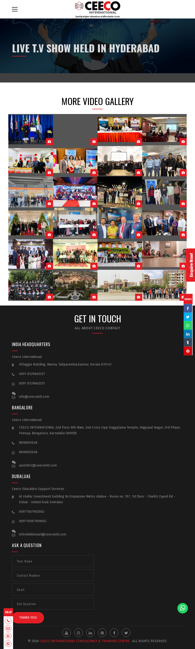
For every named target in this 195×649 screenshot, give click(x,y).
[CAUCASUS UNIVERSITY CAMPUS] (75, 285)
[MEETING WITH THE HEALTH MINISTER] (164, 222)
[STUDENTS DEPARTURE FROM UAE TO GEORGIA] (75, 222)
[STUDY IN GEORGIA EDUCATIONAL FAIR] (120, 222)
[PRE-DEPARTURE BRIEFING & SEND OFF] (75, 191)
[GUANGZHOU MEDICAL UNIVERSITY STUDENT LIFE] (164, 285)
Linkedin (90, 632)
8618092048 (28, 443)
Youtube (66, 632)
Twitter (126, 632)
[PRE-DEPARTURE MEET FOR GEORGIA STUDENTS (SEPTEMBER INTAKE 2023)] (75, 129)
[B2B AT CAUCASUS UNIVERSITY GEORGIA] (120, 160)
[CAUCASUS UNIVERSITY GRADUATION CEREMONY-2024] (30, 129)
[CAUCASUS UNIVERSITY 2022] (120, 254)
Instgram (78, 632)
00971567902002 (31, 512)
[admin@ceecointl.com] (8, 629)
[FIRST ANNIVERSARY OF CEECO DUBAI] (30, 160)
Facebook (114, 632)
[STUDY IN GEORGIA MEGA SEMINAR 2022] (30, 254)
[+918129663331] (8, 621)
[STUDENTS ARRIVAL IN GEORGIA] (30, 191)
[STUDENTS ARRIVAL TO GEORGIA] (30, 222)
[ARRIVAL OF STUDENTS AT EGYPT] (120, 191)
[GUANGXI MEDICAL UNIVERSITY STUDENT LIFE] (30, 285)
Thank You (28, 618)
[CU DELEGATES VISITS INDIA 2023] (75, 160)
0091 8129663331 (32, 374)
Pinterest (102, 632)
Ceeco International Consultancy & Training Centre (85, 641)
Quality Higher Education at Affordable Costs (97, 17)
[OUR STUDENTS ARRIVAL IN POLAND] (164, 160)
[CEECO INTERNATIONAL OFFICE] (164, 254)
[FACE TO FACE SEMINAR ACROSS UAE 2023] (164, 129)
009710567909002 (32, 521)
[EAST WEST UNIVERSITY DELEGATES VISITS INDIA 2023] (120, 129)
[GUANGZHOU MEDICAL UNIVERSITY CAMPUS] (120, 285)
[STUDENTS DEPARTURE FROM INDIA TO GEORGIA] (164, 191)
